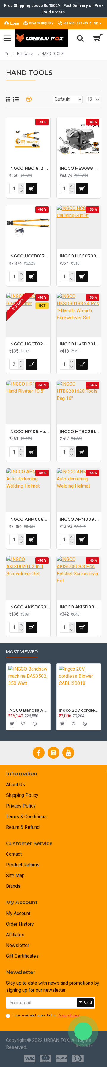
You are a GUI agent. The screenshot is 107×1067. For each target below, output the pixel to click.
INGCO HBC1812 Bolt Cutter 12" (29, 168)
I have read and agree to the (46, 1015)
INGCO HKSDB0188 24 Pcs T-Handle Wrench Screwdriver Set (80, 344)
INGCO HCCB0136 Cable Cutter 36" (29, 256)
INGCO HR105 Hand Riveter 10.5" (29, 431)
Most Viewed (22, 651)
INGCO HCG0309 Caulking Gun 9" (80, 256)
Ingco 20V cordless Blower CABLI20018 (79, 710)
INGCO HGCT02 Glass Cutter (29, 344)
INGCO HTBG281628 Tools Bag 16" (80, 431)
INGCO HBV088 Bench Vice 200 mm (80, 168)
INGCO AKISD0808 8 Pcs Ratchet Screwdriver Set (80, 607)
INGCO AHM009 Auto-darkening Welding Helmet (80, 519)
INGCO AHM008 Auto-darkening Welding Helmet (29, 519)
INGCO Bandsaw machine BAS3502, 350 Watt (28, 710)
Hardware (25, 54)
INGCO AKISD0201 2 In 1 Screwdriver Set (29, 607)
